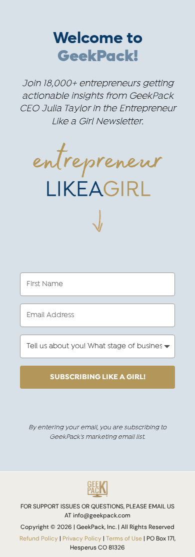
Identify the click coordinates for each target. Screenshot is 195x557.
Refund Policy (39, 538)
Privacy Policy (82, 538)
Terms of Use (124, 538)
